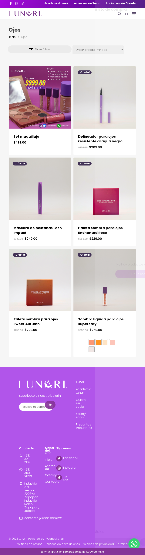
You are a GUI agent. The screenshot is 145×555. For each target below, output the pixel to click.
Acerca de (50, 467)
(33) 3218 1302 (27, 458)
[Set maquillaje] (40, 97)
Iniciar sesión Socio (86, 3)
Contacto (52, 481)
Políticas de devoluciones (62, 544)
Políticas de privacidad (98, 544)
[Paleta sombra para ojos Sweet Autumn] (40, 280)
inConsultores (54, 539)
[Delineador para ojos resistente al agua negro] (104, 97)
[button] (134, 14)
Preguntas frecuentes (84, 426)
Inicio (12, 37)
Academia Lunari (56, 3)
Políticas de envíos (29, 544)
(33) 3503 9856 (28, 473)
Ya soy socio (81, 415)
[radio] (91, 342)
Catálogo (52, 475)
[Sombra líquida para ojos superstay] (104, 280)
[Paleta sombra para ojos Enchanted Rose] (104, 189)
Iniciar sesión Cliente (121, 3)
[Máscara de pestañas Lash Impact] (40, 189)
